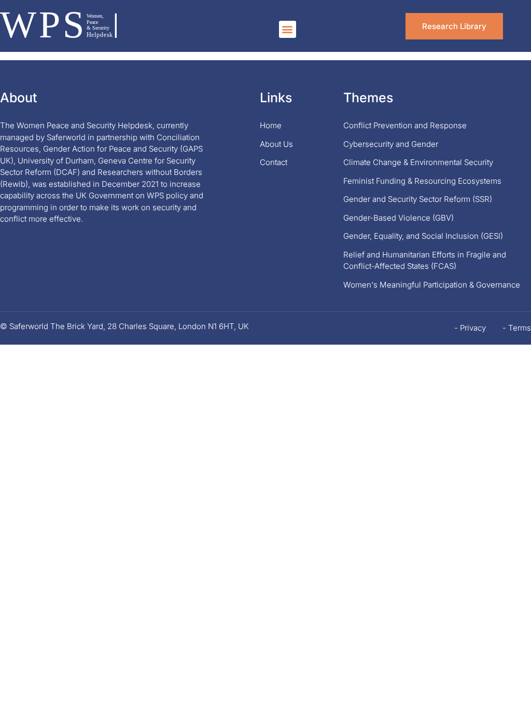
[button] (287, 29)
